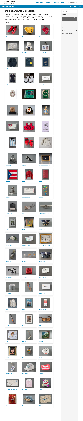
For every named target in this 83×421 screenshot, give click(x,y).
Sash (23, 293)
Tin (6, 405)
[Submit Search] (81, 2)
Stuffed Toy (24, 52)
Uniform (7, 84)
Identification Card (43, 52)
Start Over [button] (69, 20)
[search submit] (76, 11)
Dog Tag (24, 213)
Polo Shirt (24, 389)
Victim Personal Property (69, 17)
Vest (23, 133)
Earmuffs (24, 36)
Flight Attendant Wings (44, 165)
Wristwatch (8, 261)
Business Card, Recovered (11, 389)
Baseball (8, 116)
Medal (23, 357)
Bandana (41, 36)
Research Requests (59, 2)
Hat (23, 405)
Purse (7, 52)
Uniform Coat (9, 68)
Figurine (24, 165)
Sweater (7, 309)
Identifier (50, 22)
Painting (41, 341)
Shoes (7, 36)
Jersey (7, 149)
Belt (40, 325)
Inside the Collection (8, 6)
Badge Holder (9, 213)
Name (63, 30)
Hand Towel (41, 405)
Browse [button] (48, 2)
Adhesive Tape (9, 293)
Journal (40, 181)
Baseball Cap (25, 373)
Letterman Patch (42, 100)
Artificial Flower (9, 245)
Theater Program (42, 133)
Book (7, 229)
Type (63, 27)
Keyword (64, 23)
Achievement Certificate (44, 245)
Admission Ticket (26, 197)
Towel (7, 341)
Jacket (23, 181)
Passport (41, 68)
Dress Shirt (41, 149)
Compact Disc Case (26, 100)
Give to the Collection (75, 6)
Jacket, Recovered (26, 68)
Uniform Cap (42, 229)
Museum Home (39, 2)
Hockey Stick (9, 325)
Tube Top (24, 277)
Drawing (24, 229)
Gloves (23, 149)
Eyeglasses (24, 261)
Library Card (41, 373)
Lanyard (41, 197)
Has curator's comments (67, 33)
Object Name (44, 22)
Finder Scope (9, 277)
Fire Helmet (24, 116)
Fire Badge (8, 100)
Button (40, 357)
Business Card (42, 84)
